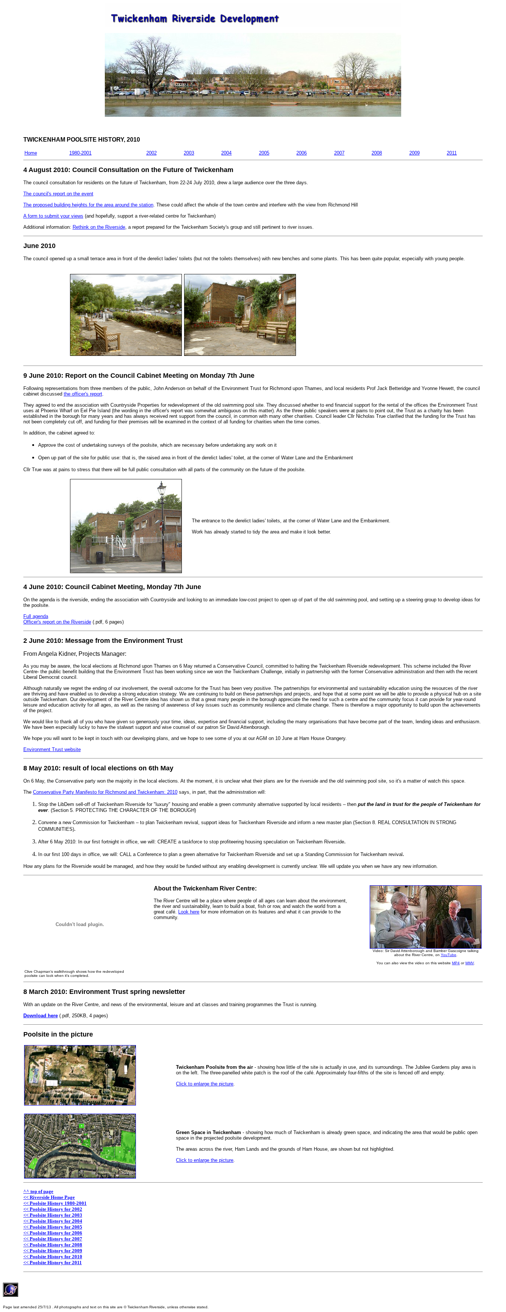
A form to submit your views (53, 216)
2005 (264, 153)
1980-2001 (80, 153)
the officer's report (83, 394)
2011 (452, 153)
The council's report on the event (58, 193)
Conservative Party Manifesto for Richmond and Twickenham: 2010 (105, 792)
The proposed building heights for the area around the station (88, 205)
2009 (414, 153)
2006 (301, 153)
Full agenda (35, 616)
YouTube (448, 955)
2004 (226, 153)
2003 (189, 153)
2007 (339, 153)
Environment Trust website (52, 749)
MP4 (456, 963)
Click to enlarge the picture (204, 1084)
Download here (40, 1015)
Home (30, 153)
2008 (377, 153)
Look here (188, 912)
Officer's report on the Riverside (57, 622)
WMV (469, 963)
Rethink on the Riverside (99, 227)
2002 (151, 153)
